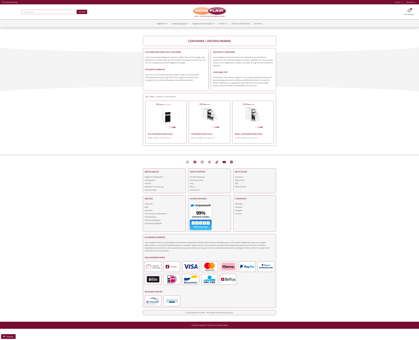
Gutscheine (258, 23)
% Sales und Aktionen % (241, 23)
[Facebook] (194, 162)
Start (147, 96)
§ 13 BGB (242, 242)
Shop (152, 96)
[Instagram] (202, 162)
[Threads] (209, 162)
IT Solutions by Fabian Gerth (217, 325)
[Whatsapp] (187, 162)
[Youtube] (224, 162)
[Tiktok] (216, 162)
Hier (267, 248)
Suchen (81, 12)
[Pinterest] (231, 162)
